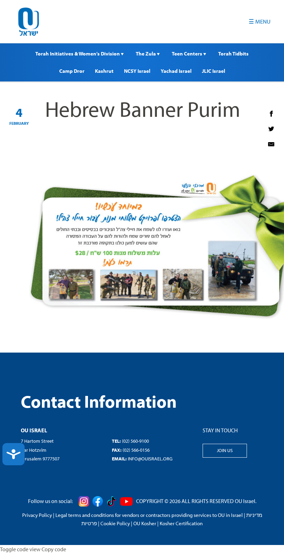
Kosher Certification (181, 523)
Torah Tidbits (233, 53)
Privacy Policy (37, 515)
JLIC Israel (213, 71)
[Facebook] (271, 114)
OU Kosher (144, 523)
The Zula (146, 53)
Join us (225, 450)
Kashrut (104, 71)
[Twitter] (271, 129)
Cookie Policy (115, 523)
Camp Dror (72, 71)
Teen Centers (187, 53)
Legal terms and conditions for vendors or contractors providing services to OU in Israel (149, 515)
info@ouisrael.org (150, 459)
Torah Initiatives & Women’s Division (78, 53)
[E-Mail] (271, 144)
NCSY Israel (137, 71)
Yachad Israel (176, 71)
